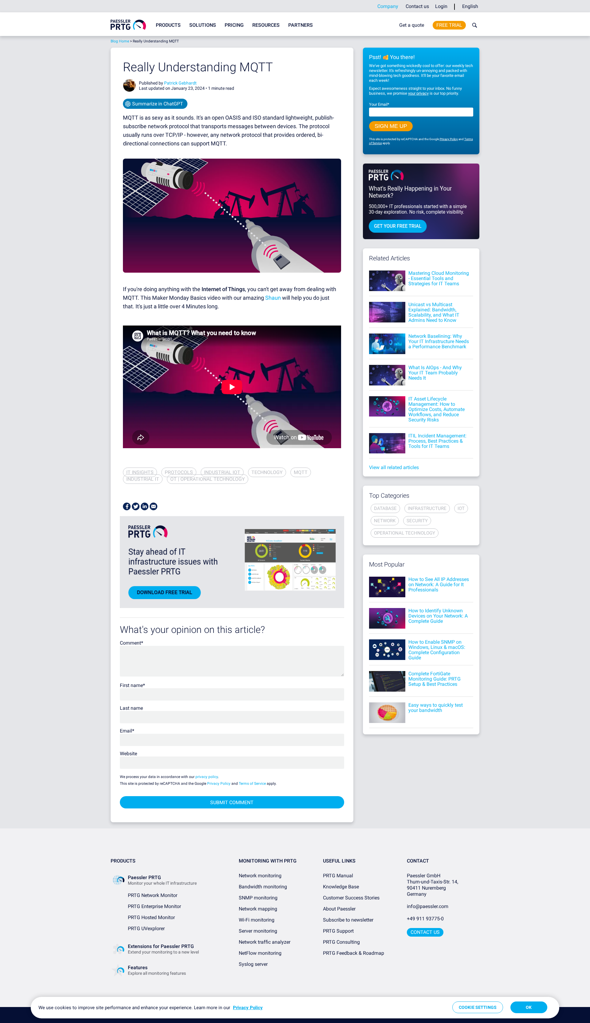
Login (441, 6)
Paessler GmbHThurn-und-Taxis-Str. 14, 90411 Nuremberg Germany (433, 885)
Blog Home (120, 41)
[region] (295, 1007)
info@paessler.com (427, 906)
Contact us (417, 6)
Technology (267, 472)
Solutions (202, 25)
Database (385, 508)
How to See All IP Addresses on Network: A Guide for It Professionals (438, 584)
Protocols (179, 472)
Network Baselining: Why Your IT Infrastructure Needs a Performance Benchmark (438, 341)
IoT (461, 508)
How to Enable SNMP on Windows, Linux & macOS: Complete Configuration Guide (436, 650)
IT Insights (140, 472)
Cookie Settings (478, 1007)
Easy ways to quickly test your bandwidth (435, 707)
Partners (300, 25)
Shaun (273, 297)
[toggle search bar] (473, 25)
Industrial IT (142, 479)
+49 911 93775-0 (425, 919)
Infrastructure (427, 508)
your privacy (418, 93)
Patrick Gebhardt (180, 83)
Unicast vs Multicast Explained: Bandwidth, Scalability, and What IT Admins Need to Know (433, 312)
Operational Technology (404, 533)
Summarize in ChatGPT (157, 104)
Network (384, 520)
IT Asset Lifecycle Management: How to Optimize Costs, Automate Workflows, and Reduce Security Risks (436, 409)
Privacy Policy (218, 783)
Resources (266, 25)
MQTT (301, 472)
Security (417, 520)
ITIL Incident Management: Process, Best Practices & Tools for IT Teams (437, 441)
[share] (127, 506)
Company (387, 6)
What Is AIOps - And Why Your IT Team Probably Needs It (435, 373)
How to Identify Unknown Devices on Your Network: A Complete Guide (438, 616)
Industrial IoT (222, 472)
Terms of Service (252, 783)
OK (529, 1007)
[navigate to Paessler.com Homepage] (128, 25)
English (470, 6)
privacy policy (206, 777)
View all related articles (394, 467)
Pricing (234, 25)
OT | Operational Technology (207, 479)
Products (168, 25)
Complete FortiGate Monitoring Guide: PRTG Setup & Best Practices (434, 679)
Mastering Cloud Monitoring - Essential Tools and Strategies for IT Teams (438, 278)
